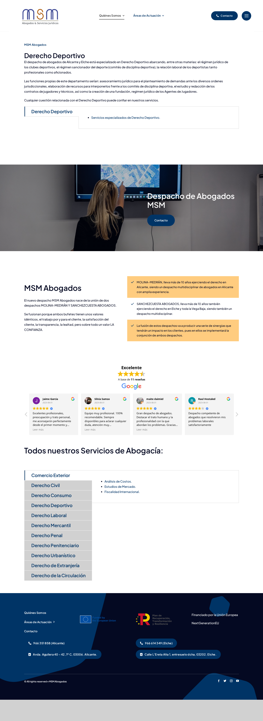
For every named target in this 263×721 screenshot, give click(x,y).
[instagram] (231, 681)
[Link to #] (246, 16)
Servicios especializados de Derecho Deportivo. (125, 117)
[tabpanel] (159, 117)
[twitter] (225, 681)
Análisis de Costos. (118, 481)
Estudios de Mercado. (120, 486)
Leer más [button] (38, 429)
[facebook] (218, 681)
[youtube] (237, 681)
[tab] (52, 111)
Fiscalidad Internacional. (122, 492)
